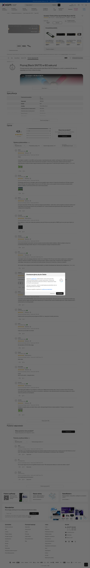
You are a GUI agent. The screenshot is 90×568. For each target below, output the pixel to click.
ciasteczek (33, 278)
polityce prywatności (47, 289)
